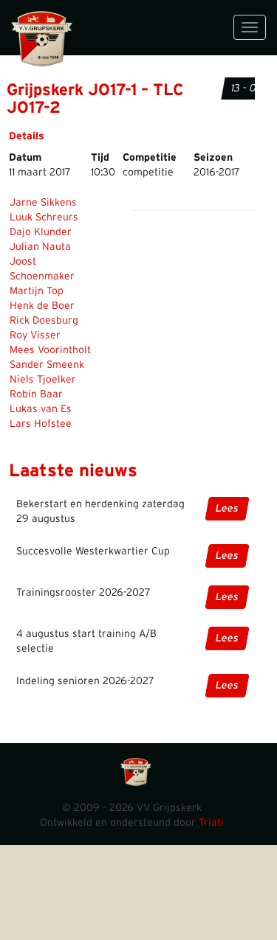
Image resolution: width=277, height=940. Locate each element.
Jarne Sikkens (43, 203)
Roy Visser (35, 335)
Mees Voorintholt (50, 350)
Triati (211, 823)
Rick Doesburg (44, 321)
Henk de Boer (42, 306)
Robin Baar (36, 394)
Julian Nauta (40, 247)
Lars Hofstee (41, 424)
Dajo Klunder (41, 232)
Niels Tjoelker (43, 380)
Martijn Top (37, 291)
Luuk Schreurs (44, 217)
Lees (227, 509)
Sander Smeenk (47, 365)
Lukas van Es (41, 409)
